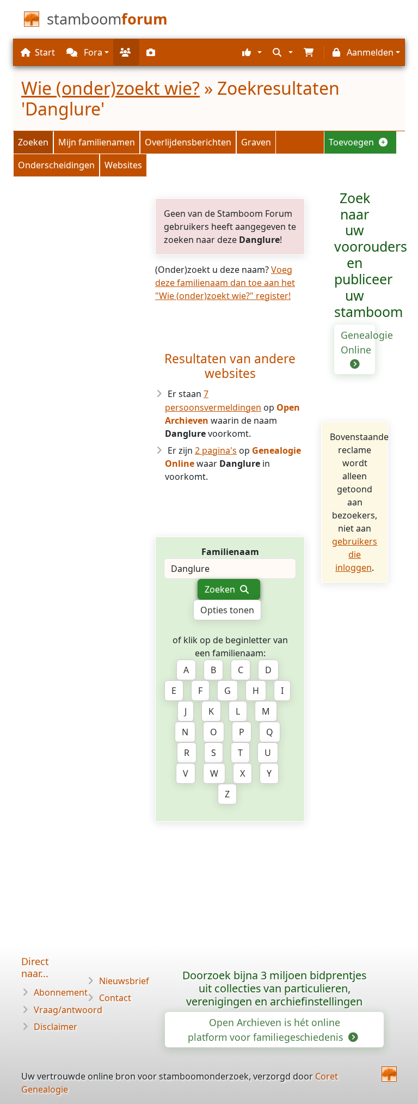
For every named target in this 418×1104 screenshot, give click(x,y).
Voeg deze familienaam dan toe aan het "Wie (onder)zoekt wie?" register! (225, 283)
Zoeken (33, 142)
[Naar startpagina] (389, 1074)
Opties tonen (227, 610)
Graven (256, 142)
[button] (250, 52)
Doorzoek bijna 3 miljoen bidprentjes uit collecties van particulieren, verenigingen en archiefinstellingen (274, 988)
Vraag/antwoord (68, 1010)
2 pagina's (216, 450)
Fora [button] (92, 52)
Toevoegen (352, 142)
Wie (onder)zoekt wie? (110, 88)
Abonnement (61, 992)
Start (45, 52)
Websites (123, 165)
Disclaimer (55, 1027)
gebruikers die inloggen (354, 554)
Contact (115, 998)
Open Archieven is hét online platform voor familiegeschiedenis (267, 1029)
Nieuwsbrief (124, 981)
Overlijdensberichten (188, 142)
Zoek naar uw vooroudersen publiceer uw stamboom (370, 254)
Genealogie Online (358, 342)
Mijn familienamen (96, 142)
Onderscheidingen (56, 165)
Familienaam (230, 552)
